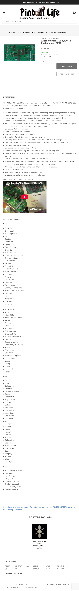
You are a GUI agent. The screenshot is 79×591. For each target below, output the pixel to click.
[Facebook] (6, 578)
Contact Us (18, 567)
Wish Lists (48, 567)
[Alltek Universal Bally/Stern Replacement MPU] (19, 54)
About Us (7, 567)
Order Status (36, 567)
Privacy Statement (22, 584)
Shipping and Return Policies (58, 584)
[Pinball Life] (39, 12)
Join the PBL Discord (62, 567)
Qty (44, 62)
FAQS (28, 566)
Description (9, 97)
